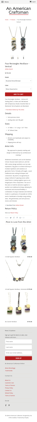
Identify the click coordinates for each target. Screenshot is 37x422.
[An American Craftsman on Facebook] (6, 405)
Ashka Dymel (9, 69)
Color (6, 85)
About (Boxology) (10, 368)
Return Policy (14, 213)
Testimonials (8, 370)
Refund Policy (9, 393)
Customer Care (9, 383)
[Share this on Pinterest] (16, 218)
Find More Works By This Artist (15, 110)
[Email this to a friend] (23, 218)
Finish (7, 77)
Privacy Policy (9, 388)
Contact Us (8, 390)
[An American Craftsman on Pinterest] (9, 405)
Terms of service (10, 395)
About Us (7, 380)
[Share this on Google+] (20, 218)
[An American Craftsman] (18, 10)
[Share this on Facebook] (13, 218)
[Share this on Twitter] (10, 218)
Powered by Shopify (23, 417)
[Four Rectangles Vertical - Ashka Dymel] (18, 40)
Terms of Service (10, 385)
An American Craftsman (15, 415)
